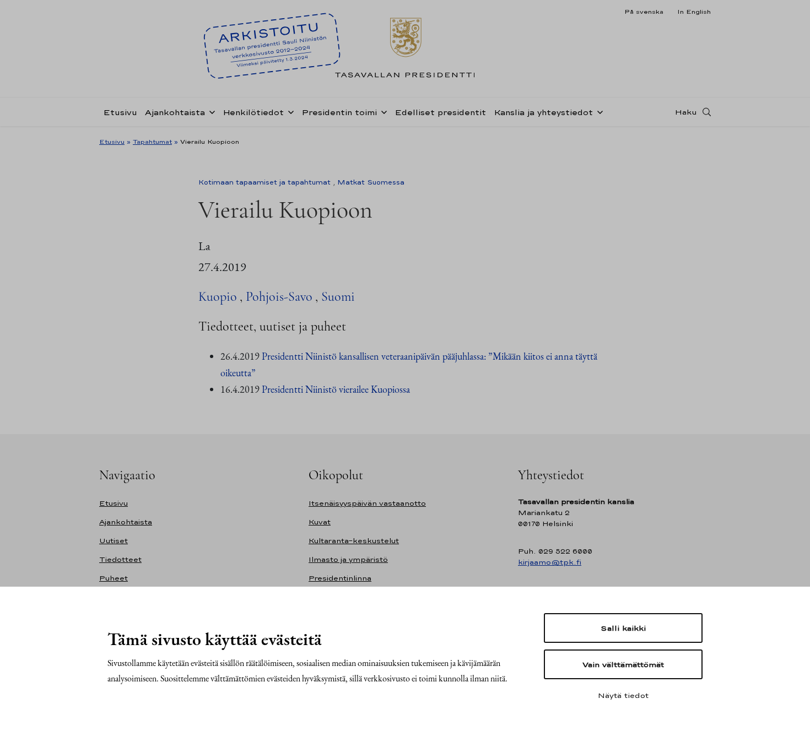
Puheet (113, 578)
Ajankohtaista (175, 112)
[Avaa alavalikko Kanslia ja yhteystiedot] (598, 111)
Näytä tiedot (623, 695)
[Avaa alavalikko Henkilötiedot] (289, 111)
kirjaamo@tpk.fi (549, 562)
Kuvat (320, 522)
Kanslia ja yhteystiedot (543, 112)
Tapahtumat (152, 141)
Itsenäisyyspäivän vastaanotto (367, 503)
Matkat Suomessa (370, 182)
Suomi (338, 297)
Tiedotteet (120, 559)
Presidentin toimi (339, 112)
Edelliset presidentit (440, 112)
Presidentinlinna (340, 578)
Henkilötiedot (253, 112)
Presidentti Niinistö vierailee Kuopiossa (336, 389)
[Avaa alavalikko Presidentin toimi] (382, 111)
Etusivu (120, 112)
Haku (686, 112)
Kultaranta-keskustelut (354, 540)
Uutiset (113, 540)
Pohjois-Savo (279, 297)
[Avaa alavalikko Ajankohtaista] (210, 111)
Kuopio (217, 297)
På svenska (643, 11)
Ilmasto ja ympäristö (348, 559)
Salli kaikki (623, 628)
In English (694, 11)
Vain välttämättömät (623, 664)
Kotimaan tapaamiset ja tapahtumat (264, 182)
